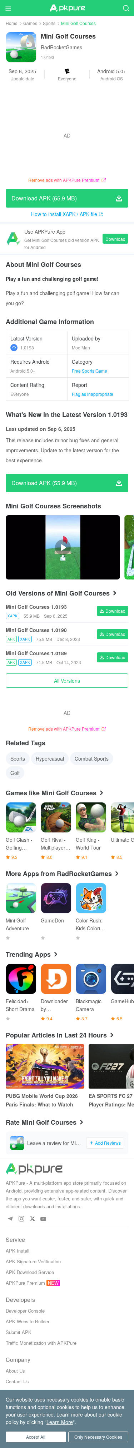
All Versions (67, 680)
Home (12, 23)
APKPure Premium (25, 1282)
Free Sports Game (89, 371)
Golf (15, 772)
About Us (15, 1370)
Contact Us (17, 1381)
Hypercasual (50, 758)
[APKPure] (67, 8)
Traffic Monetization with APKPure (41, 1342)
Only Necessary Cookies (98, 1437)
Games (30, 23)
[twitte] (32, 1219)
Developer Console (25, 1310)
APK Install (17, 1250)
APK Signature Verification (33, 1261)
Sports (49, 23)
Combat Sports (92, 758)
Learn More (59, 1421)
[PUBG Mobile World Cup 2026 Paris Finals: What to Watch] (45, 1066)
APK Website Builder (27, 1321)
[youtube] (43, 1219)
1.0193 (27, 347)
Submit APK (18, 1332)
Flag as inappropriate (92, 394)
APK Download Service (30, 1272)
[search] (126, 8)
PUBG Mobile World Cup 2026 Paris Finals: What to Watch (42, 1100)
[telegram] (10, 1219)
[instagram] (21, 1219)
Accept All (35, 1437)
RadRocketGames (61, 47)
